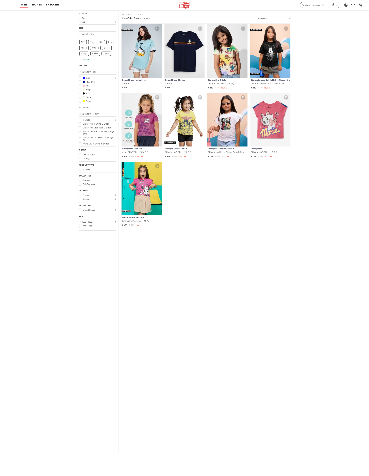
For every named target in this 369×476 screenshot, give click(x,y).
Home (124, 14)
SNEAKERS (53, 4)
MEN (24, 4)
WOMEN (37, 4)
